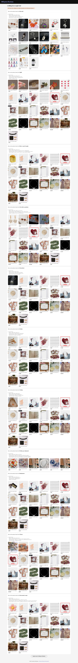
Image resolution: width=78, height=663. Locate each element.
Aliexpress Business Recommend (44, 661)
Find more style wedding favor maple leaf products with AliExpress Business (21, 8)
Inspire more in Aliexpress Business (39, 656)
